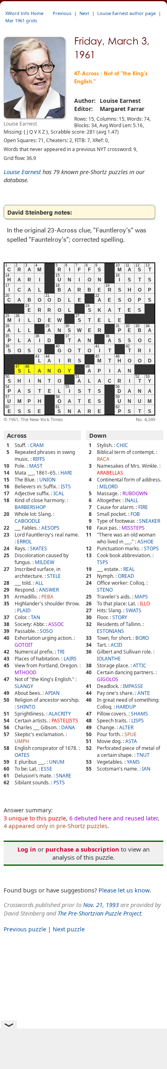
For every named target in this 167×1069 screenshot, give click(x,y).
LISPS (137, 720)
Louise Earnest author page (126, 13)
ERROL (24, 541)
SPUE (130, 734)
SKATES (38, 548)
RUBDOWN (135, 493)
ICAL (59, 493)
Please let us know (124, 890)
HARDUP (126, 706)
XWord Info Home (24, 13)
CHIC (122, 445)
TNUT (143, 755)
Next (84, 13)
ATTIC (139, 665)
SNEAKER (149, 520)
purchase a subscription (82, 849)
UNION (47, 479)
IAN (146, 768)
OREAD (126, 576)
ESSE (46, 768)
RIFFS (39, 459)
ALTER (126, 727)
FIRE (143, 507)
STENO (105, 589)
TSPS (102, 562)
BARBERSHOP (30, 507)
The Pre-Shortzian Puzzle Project (99, 913)
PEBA (47, 596)
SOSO (46, 631)
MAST (36, 465)
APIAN (52, 693)
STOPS (151, 548)
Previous (62, 13)
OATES (22, 755)
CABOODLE (28, 520)
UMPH (22, 741)
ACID (116, 644)
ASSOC (56, 624)
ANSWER (49, 589)
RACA (103, 459)
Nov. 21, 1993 (101, 905)
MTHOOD (25, 672)
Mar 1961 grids (21, 20)
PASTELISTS (64, 720)
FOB (135, 514)
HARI (66, 472)
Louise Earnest (22, 172)
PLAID (24, 610)
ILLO (145, 603)
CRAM (37, 445)
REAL (129, 569)
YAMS (133, 761)
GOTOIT (24, 644)
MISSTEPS (133, 527)
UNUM (56, 761)
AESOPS (50, 527)
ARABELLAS (110, 472)
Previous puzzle (25, 929)
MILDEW (44, 562)
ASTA (131, 741)
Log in (26, 849)
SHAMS (139, 713)
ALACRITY (60, 713)
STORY (119, 617)
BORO (142, 638)
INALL (131, 500)
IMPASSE (133, 686)
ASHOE (145, 541)
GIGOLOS (107, 679)
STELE (54, 576)
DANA (68, 727)
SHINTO (26, 706)
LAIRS (70, 658)
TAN (35, 617)
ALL (39, 582)
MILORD (108, 486)
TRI (60, 651)
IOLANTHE (109, 658)
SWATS (133, 610)
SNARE (63, 775)
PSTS (59, 782)
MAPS (141, 596)
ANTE (143, 693)
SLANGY (24, 686)
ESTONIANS (110, 631)
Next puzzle (69, 929)
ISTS (66, 486)
